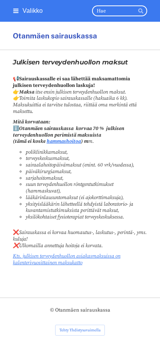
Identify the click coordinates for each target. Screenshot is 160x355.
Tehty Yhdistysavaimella (80, 330)
